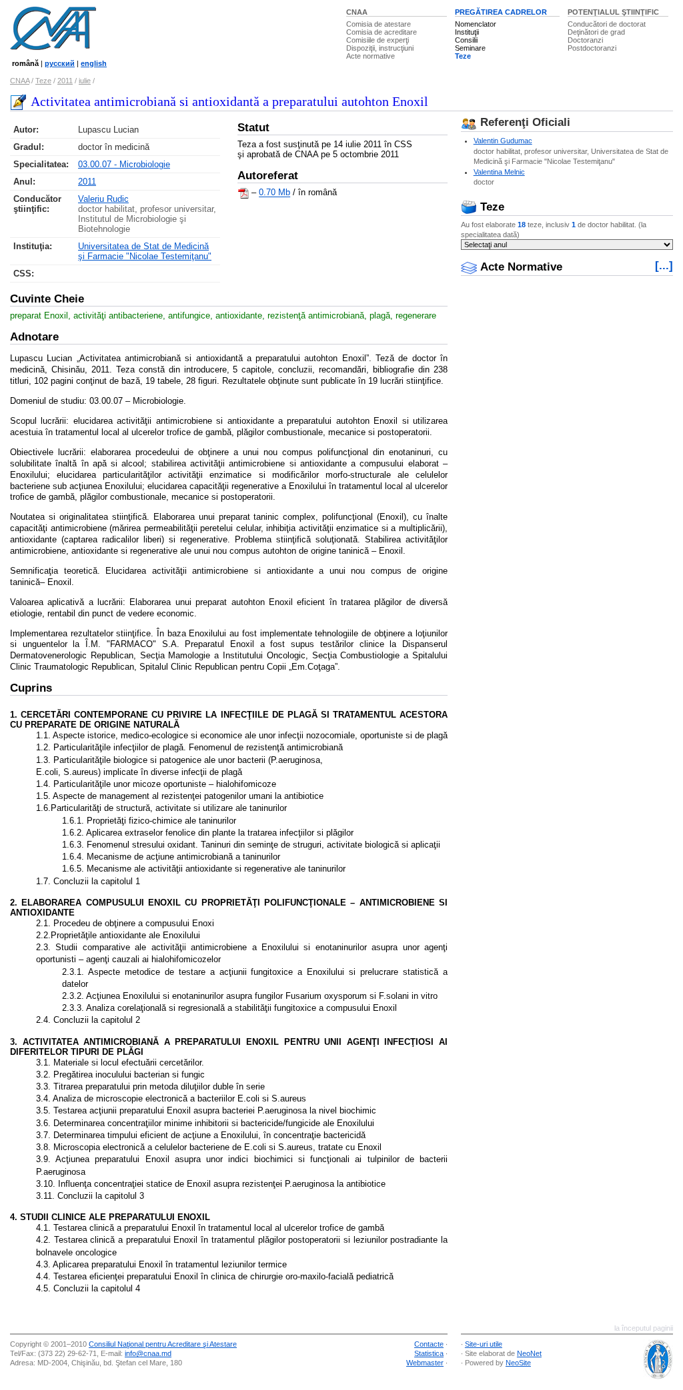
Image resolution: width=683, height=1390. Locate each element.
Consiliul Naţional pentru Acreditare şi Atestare (163, 1344)
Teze (463, 56)
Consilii (466, 40)
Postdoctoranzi (592, 48)
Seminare (470, 48)
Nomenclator (475, 24)
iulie (85, 81)
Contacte (429, 1344)
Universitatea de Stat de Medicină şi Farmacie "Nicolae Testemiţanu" (144, 251)
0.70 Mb (274, 193)
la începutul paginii (643, 1328)
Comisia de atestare (378, 24)
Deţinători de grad (596, 32)
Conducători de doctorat (607, 24)
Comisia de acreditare (381, 32)
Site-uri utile (483, 1344)
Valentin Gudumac (503, 141)
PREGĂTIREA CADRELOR (501, 12)
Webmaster (425, 1363)
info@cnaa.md (148, 1353)
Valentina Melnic (499, 172)
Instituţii (467, 32)
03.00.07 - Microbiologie (124, 164)
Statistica (429, 1353)
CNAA (357, 12)
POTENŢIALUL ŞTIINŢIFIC (613, 12)
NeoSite (518, 1363)
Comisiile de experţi (377, 40)
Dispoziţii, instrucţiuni (380, 48)
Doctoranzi (585, 40)
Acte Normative (519, 267)
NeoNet (529, 1353)
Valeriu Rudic (103, 199)
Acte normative (370, 56)
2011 (65, 81)
